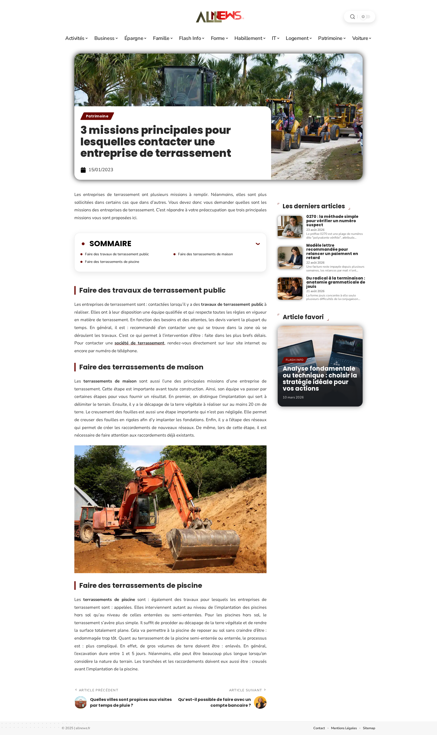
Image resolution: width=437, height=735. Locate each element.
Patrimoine (97, 116)
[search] (352, 17)
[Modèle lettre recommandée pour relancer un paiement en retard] (290, 258)
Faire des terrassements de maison (205, 254)
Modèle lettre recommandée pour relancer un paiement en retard (332, 252)
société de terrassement (139, 343)
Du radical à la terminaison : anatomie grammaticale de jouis (335, 282)
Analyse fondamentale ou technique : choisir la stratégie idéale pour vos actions (320, 378)
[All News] (218, 17)
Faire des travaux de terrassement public (117, 254)
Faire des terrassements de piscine (112, 261)
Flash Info (294, 360)
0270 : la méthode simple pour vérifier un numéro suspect (332, 220)
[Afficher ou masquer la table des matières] (195, 244)
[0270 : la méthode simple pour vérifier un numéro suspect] (290, 227)
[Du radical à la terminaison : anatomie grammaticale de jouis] (290, 288)
